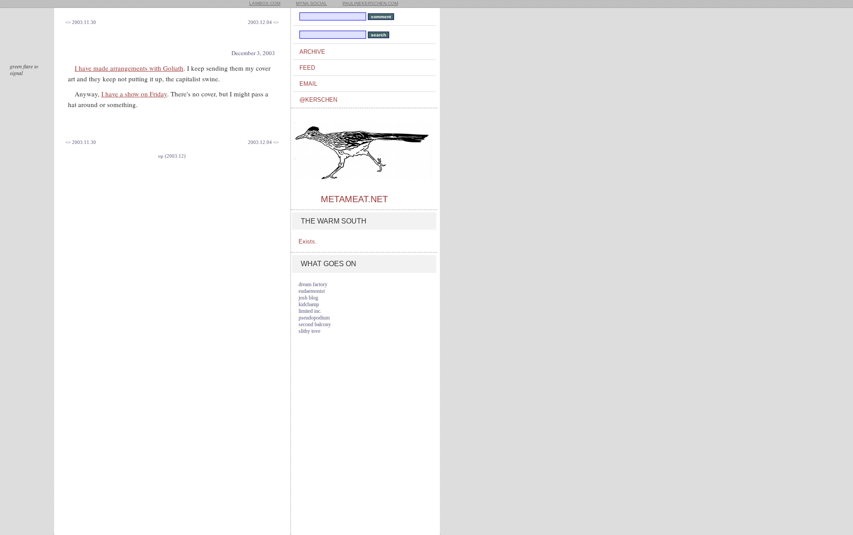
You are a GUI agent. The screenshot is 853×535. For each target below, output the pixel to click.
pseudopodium (314, 318)
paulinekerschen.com (370, 3)
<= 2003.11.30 (80, 22)
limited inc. (310, 311)
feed (307, 68)
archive (312, 52)
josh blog (308, 298)
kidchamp (309, 304)
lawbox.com (264, 3)
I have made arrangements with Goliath (129, 68)
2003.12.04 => (263, 22)
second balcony (315, 324)
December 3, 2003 (253, 53)
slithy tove (309, 331)
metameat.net (354, 199)
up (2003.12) (172, 156)
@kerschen (318, 100)
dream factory (313, 284)
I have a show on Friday (134, 93)
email (308, 84)
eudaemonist (312, 291)
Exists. (308, 241)
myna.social (311, 3)
